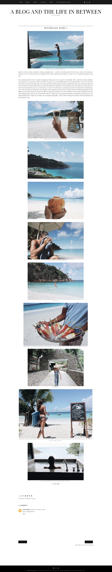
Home (20, 2)
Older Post (89, 541)
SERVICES (43, 2)
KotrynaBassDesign (78, 570)
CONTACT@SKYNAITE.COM (64, 2)
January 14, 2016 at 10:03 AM (37, 509)
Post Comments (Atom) (88, 545)
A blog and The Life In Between (56, 11)
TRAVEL (35, 2)
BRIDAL (28, 2)
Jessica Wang (26, 509)
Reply (24, 513)
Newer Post (23, 541)
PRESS (51, 2)
